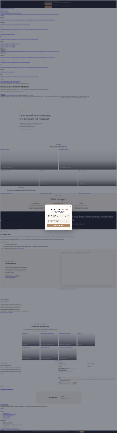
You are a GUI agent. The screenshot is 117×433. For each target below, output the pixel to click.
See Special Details (58, 225)
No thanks (58, 228)
